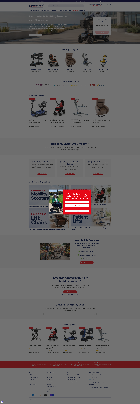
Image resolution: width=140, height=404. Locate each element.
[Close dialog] (90, 191)
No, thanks (77, 211)
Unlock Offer (77, 205)
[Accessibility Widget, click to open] (2, 402)
